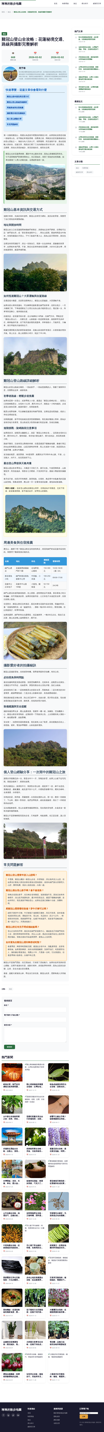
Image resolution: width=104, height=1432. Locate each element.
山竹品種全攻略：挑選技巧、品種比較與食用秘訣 (11, 1215)
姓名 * (6, 1005)
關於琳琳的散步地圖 (60, 1413)
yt (13, 1415)
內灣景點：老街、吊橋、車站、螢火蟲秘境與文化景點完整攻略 (11, 1184)
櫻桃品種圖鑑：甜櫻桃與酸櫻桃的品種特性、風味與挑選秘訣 (11, 1376)
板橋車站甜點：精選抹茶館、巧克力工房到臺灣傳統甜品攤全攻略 (35, 1184)
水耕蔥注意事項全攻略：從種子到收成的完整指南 (35, 1344)
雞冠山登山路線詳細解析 (17, 102)
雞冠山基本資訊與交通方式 (18, 96)
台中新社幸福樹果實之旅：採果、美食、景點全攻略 (11, 1118)
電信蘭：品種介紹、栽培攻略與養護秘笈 (58, 1343)
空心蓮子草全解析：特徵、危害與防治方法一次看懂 (35, 1247)
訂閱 (83, 1416)
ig (8, 1415)
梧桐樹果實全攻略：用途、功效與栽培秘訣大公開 (35, 1151)
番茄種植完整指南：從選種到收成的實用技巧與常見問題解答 (58, 1183)
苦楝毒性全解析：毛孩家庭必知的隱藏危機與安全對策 (58, 1215)
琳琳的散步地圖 (12, 1409)
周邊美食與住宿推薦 (15, 107)
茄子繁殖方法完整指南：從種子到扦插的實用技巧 (35, 1312)
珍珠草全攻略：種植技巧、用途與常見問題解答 (35, 1376)
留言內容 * (8, 1025)
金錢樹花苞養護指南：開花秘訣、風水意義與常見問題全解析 (11, 1345)
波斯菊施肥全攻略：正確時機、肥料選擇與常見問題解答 (35, 1215)
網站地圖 (57, 1420)
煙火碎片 (85, 3)
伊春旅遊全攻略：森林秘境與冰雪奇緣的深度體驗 (88, 58)
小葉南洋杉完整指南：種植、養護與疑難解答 (58, 1376)
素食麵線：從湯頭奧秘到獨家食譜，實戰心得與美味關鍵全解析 (11, 1313)
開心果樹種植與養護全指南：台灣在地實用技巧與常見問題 (35, 1086)
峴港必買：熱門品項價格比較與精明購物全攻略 (11, 1086)
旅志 (75, 3)
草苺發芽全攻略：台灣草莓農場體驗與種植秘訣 (88, 88)
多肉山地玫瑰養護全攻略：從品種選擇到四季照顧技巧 (35, 1279)
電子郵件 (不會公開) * (12, 1015)
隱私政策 (57, 1416)
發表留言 (9, 1047)
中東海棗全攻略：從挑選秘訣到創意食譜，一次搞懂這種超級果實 (11, 1249)
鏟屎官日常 (97, 3)
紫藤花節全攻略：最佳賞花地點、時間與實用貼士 (58, 1151)
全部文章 (57, 1423)
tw (18, 1415)
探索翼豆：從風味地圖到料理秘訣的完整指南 (58, 1247)
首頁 (55, 3)
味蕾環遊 (65, 3)
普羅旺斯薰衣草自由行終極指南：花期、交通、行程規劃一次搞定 (35, 1120)
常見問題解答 (12, 124)
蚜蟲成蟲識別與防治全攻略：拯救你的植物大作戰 (58, 1086)
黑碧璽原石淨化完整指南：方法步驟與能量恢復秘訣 (11, 1279)
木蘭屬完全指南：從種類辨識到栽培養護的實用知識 (58, 1312)
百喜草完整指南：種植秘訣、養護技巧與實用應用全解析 (58, 1279)
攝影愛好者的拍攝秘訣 (16, 113)
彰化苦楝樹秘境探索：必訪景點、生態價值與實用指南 (88, 38)
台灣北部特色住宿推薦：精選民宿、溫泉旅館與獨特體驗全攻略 (88, 69)
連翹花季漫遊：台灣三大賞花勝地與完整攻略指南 (88, 78)
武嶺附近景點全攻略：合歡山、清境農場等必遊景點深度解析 (11, 1152)
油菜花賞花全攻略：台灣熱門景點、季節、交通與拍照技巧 (88, 48)
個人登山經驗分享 (14, 118)
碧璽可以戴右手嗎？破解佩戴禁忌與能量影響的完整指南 (58, 1118)
